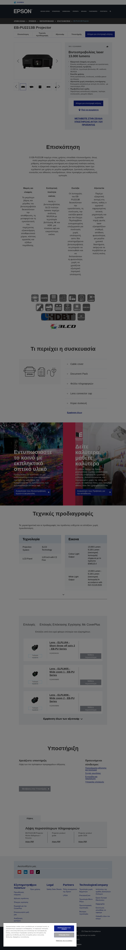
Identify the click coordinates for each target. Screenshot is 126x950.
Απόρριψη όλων (64, 935)
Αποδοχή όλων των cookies (64, 928)
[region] (40, 935)
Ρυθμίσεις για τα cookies (64, 940)
